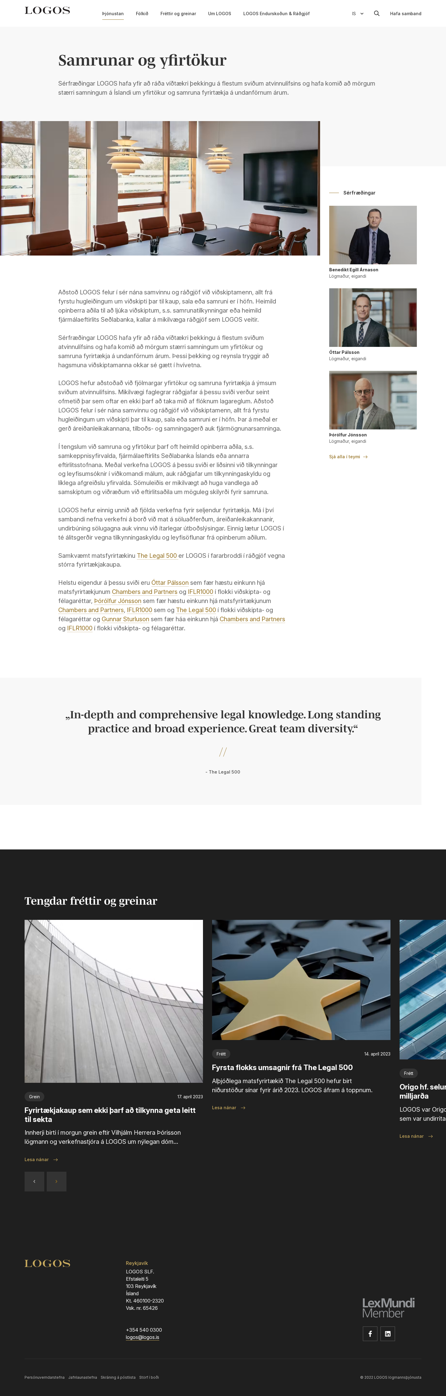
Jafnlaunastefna (82, 1377)
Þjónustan (113, 13)
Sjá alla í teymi (344, 456)
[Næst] (56, 1181)
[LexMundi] (392, 1308)
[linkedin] (387, 1334)
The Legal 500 (157, 555)
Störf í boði (149, 1377)
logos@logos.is (142, 1337)
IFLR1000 (200, 591)
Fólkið (142, 13)
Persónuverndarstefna (45, 1377)
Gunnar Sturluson (125, 619)
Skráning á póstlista (118, 1377)
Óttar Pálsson (170, 582)
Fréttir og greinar (178, 13)
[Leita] (377, 13)
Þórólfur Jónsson (117, 601)
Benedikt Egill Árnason (353, 269)
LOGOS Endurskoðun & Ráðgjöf (276, 13)
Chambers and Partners (144, 591)
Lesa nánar (37, 1159)
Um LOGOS (219, 13)
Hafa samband (405, 13)
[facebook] (370, 1334)
